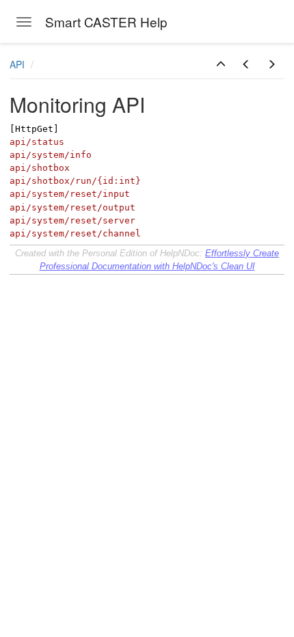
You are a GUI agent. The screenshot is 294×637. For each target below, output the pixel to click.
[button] (221, 64)
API (18, 64)
